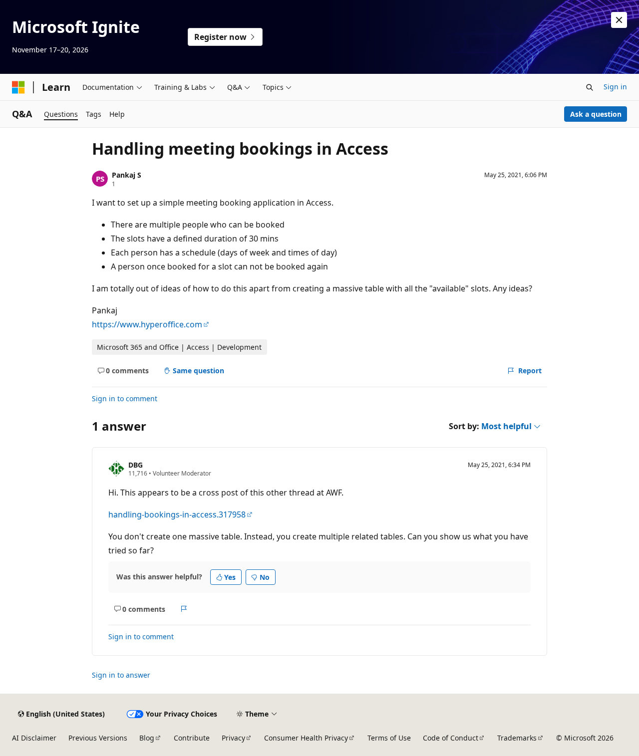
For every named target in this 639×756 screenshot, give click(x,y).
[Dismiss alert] (619, 20)
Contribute (192, 738)
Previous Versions (97, 738)
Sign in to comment (124, 398)
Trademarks (517, 738)
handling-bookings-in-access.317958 (177, 514)
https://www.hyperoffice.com (147, 324)
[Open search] (590, 87)
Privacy (233, 738)
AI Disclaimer (34, 738)
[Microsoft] (18, 87)
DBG (135, 465)
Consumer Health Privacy (306, 738)
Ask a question (596, 114)
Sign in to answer (121, 675)
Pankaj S (126, 175)
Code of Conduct (450, 738)
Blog (146, 738)
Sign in (615, 86)
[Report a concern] (184, 609)
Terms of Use (389, 738)
